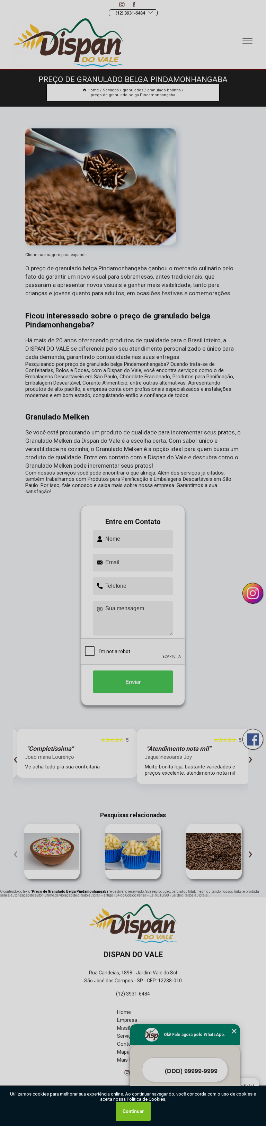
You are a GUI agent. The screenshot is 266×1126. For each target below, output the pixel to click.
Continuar (133, 1111)
